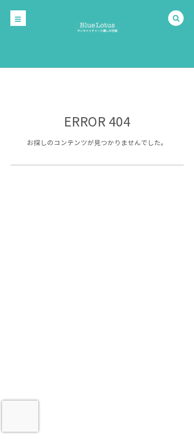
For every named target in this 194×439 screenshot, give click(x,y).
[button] (176, 18)
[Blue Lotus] (97, 26)
